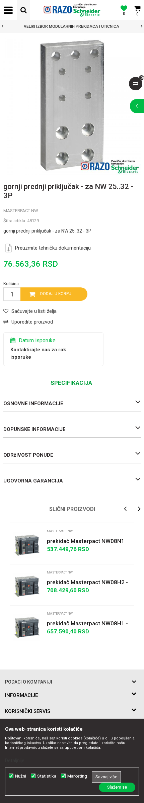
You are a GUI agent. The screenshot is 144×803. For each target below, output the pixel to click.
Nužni (20, 776)
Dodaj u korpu (55, 293)
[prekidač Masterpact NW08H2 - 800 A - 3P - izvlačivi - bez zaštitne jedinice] (26, 586)
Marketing (77, 776)
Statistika (46, 776)
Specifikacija (71, 383)
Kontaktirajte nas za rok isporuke (38, 353)
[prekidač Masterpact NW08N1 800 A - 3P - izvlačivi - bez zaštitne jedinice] (26, 545)
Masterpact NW (20, 210)
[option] (72, 106)
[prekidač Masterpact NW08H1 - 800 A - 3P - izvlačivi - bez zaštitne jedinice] (26, 627)
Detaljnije (14, 760)
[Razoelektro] (72, 10)
